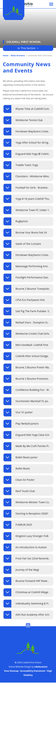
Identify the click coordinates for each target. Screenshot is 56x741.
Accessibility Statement (32, 670)
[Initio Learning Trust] (28, 4)
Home (5, 55)
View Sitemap (11, 670)
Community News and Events (39, 55)
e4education (40, 666)
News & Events (18, 55)
